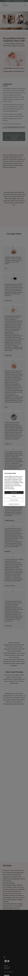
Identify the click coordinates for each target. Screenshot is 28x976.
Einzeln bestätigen (14, 500)
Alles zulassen (14, 492)
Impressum (17, 504)
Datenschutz (11, 504)
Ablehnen (14, 496)
